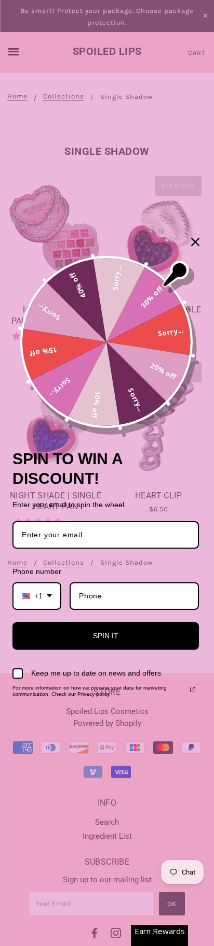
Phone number (36, 571)
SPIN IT (105, 636)
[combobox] (36, 596)
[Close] (195, 242)
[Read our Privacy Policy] (192, 689)
